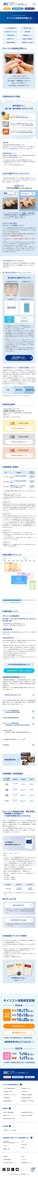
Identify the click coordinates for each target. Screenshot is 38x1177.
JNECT (23, 1156)
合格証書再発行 (18, 9)
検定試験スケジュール (27, 35)
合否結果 (5, 1126)
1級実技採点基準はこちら (19, 428)
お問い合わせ (29, 9)
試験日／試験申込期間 (8, 1112)
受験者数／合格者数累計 (27, 39)
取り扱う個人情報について (9, 1162)
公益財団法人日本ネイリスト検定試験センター (16, 1138)
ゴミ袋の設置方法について (24, 214)
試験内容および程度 (27, 28)
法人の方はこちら (18, 920)
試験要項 (24, 213)
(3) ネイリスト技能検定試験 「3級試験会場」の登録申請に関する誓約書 (16, 724)
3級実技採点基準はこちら (19, 455)
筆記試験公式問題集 (11, 42)
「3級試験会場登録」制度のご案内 (12, 695)
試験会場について (10, 39)
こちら (30, 491)
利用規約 (5, 1156)
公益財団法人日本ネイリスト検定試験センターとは (11, 1142)
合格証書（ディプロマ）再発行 (27, 42)
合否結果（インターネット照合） (10, 1130)
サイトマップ (24, 1159)
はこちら (19, 671)
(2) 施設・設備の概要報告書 (11, 718)
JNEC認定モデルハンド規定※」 (11, 214)
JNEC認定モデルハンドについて (11, 31)
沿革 (22, 1141)
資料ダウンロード (7, 1115)
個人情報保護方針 (7, 1159)
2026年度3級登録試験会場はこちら (19, 664)
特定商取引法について (26, 1162)
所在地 (23, 1147)
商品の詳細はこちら (18, 357)
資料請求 (7, 9)
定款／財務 (24, 1144)
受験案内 (5, 1108)
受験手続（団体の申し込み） (27, 1112)
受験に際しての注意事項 (27, 1115)
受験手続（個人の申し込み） (9, 1118)
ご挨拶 (5, 1145)
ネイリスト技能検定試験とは (10, 28)
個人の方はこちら (18, 905)
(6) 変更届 (6, 745)
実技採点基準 (27, 31)
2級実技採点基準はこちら (19, 442)
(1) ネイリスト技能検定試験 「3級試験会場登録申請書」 (11, 711)
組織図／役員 (6, 1148)
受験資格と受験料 (10, 35)
